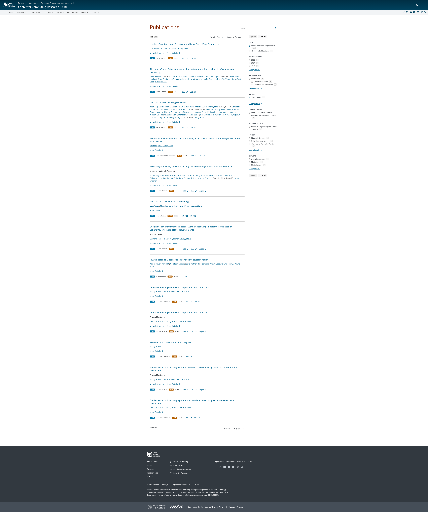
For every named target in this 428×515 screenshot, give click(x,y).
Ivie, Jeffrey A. (183, 112)
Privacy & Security (244, 461)
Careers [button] (84, 12)
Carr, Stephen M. (183, 109)
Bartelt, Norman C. (180, 76)
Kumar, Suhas (161, 82)
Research (22, 3)
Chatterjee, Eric (156, 48)
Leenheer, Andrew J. (218, 112)
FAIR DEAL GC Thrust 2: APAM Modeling (169, 201)
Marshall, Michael (227, 175)
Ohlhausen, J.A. (156, 178)
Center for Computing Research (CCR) (42, 6)
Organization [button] (35, 12)
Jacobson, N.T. (156, 145)
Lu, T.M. (160, 115)
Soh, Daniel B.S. (170, 48)
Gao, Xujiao (226, 109)
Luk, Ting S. (174, 175)
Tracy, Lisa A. (162, 117)
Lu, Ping (179, 178)
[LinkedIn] (418, 12)
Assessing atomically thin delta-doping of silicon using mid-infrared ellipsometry (191, 166)
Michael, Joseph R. (200, 79)
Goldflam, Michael (177, 264)
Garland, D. (170, 79)
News (10, 12)
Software (60, 12)
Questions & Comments (225, 461)
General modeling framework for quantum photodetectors (179, 287)
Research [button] (20, 12)
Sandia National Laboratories (158, 490)
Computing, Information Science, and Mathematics (50, 3)
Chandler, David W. (217, 79)
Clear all (263, 36)
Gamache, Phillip (213, 109)
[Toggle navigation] (4, 12)
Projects (49, 12)
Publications (72, 12)
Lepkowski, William (182, 206)
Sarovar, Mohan (172, 239)
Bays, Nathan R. (192, 264)
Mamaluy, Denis (170, 115)
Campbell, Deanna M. (193, 178)
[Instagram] (407, 12)
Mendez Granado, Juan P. (188, 115)
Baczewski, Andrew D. (195, 107)
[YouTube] (411, 12)
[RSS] (425, 12)
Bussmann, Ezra (211, 107)
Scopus (201, 191)
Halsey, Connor (170, 112)
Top (421, 512)
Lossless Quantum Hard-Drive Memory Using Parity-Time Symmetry (184, 44)
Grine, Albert (237, 109)
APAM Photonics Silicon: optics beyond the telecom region (179, 259)
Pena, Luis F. (205, 115)
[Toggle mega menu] (424, 4)
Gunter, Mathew (156, 112)
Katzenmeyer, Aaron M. (199, 112)
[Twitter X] (422, 12)
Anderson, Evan (178, 107)
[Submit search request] (275, 28)
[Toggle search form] (417, 4)
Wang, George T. (176, 117)
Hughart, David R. (157, 79)
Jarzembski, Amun (207, 264)
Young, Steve (182, 48)
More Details (172, 53)
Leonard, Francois (196, 76)
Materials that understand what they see (170, 342)
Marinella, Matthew (184, 79)
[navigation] (217, 37)
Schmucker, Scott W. (220, 115)
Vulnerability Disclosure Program (231, 507)
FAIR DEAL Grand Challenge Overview (168, 102)
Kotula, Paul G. (169, 178)
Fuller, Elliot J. (235, 76)
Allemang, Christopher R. (160, 107)
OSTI (191, 58)
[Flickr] (414, 12)
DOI (183, 58)
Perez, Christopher (212, 76)
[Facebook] (403, 12)
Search (96, 12)
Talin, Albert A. (156, 76)
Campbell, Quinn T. (168, 109)
